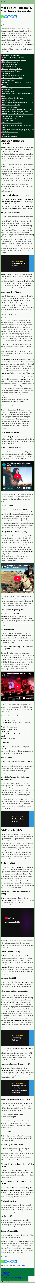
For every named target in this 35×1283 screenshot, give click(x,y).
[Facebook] (9, 16)
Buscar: (3, 1)
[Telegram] (5, 16)
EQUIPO (3, 1270)
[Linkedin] (15, 16)
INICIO (3, 1268)
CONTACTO (5, 1274)
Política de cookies (16, 1277)
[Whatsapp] (2, 16)
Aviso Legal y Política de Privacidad (17, 1278)
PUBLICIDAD (5, 1272)
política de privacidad (20, 1265)
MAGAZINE (5, 1275)
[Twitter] (12, 16)
